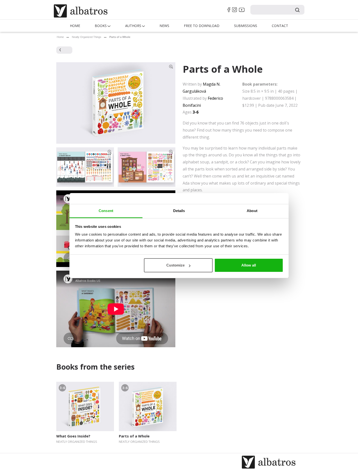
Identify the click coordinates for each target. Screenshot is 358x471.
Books (101, 25)
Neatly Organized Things (86, 37)
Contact (280, 25)
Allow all (248, 265)
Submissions (245, 25)
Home (75, 25)
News (164, 25)
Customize (175, 265)
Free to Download (201, 25)
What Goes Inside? (73, 436)
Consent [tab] (106, 211)
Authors (133, 25)
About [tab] (252, 211)
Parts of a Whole (134, 436)
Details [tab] (179, 211)
